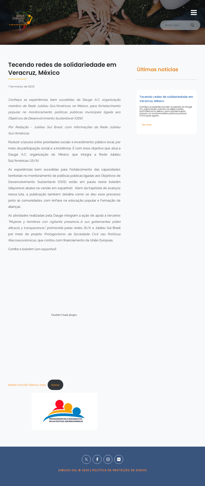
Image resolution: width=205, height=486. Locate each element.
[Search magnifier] (192, 26)
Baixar (55, 384)
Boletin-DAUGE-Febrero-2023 (27, 384)
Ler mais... (147, 124)
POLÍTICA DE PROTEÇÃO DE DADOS (119, 470)
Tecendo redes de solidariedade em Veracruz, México (166, 99)
